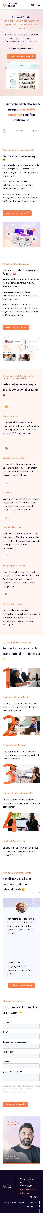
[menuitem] (32, 4)
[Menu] (39, 5)
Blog (6, 1203)
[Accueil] (10, 4)
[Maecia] (39, 1204)
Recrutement (17, 1203)
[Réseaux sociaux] (31, 1197)
